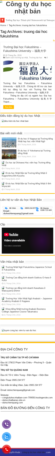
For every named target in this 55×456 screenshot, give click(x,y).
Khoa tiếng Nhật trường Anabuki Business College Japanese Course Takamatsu (24, 310)
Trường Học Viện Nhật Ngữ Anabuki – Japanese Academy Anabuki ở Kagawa (27, 299)
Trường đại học (35, 57)
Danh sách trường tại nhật (16, 57)
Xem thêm (8, 107)
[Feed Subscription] (54, 40)
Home (3, 25)
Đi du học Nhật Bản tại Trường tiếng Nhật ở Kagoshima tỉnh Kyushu (24, 174)
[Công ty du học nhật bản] (27, 7)
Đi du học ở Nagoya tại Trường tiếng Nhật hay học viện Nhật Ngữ (35, 140)
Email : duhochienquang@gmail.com (18, 212)
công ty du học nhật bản (34, 452)
